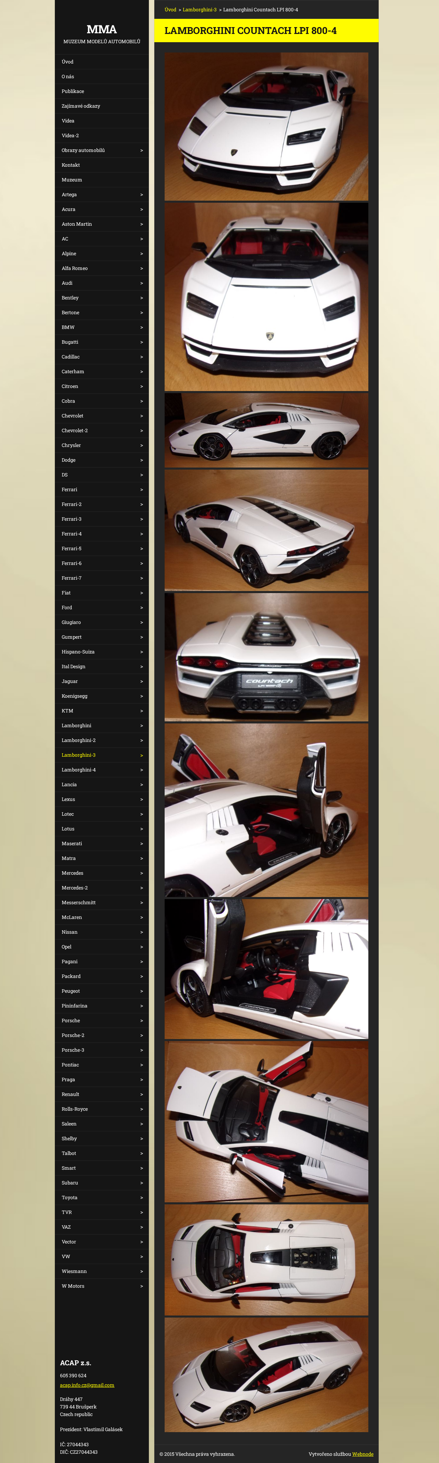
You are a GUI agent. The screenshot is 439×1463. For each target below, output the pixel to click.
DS (65, 474)
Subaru (70, 1182)
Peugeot (71, 991)
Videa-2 (70, 135)
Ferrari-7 (72, 578)
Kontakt (71, 165)
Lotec (68, 814)
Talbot (69, 1153)
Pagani (70, 961)
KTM (67, 710)
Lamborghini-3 (79, 755)
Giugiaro (71, 622)
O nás (68, 76)
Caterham (73, 371)
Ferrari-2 (72, 504)
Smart (69, 1168)
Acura (68, 209)
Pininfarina (74, 1005)
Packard (71, 976)
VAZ (66, 1227)
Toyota (70, 1197)
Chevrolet (72, 415)
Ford (67, 607)
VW (66, 1256)
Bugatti (70, 342)
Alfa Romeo (75, 268)
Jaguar (70, 681)
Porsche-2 (73, 1035)
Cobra (68, 401)
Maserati (72, 843)
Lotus (68, 828)
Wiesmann (74, 1271)
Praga (68, 1079)
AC (65, 238)
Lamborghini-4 (79, 769)
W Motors (73, 1286)
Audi (67, 283)
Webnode (362, 1454)
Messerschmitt (79, 902)
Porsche (71, 1020)
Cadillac (71, 356)
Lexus (68, 799)
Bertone (70, 312)
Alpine (69, 253)
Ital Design (73, 666)
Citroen (70, 386)
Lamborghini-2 (79, 740)
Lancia (69, 784)
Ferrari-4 (72, 533)
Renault (70, 1094)
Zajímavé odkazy (81, 106)
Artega (69, 194)
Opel (66, 946)
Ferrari (69, 489)
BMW (68, 327)
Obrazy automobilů (83, 150)
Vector (69, 1241)
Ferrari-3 (72, 519)
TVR (67, 1212)
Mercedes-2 (75, 887)
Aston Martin (77, 224)
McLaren (72, 917)
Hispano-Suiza (78, 651)
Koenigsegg (74, 696)
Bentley (70, 297)
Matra (69, 858)
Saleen (69, 1123)
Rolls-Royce (75, 1109)
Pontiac (70, 1064)
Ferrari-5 (71, 548)
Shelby (69, 1138)
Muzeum (72, 179)
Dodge (68, 460)
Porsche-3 (73, 1050)
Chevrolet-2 (75, 430)
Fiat (66, 592)
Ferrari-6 (72, 563)
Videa (68, 120)
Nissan (70, 932)
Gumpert (72, 637)
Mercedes (72, 873)
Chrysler (71, 445)
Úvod (67, 61)
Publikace (73, 91)
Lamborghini (76, 725)
